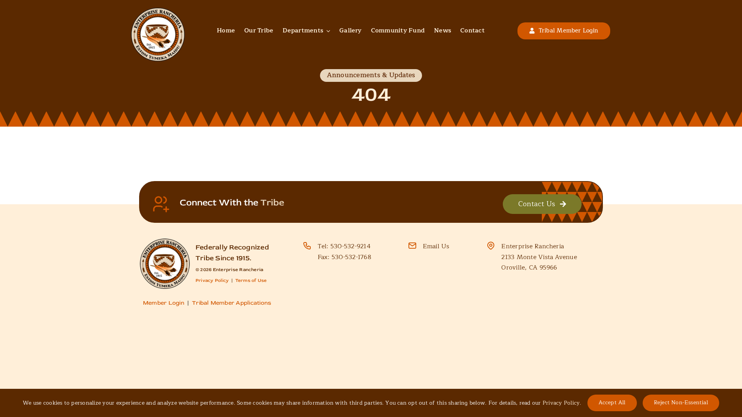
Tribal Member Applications (231, 303)
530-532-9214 (350, 246)
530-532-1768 (351, 257)
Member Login (163, 303)
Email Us (436, 246)
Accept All (612, 402)
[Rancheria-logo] (158, 11)
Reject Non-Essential (681, 402)
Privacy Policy (212, 280)
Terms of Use (251, 280)
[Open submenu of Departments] (326, 30)
